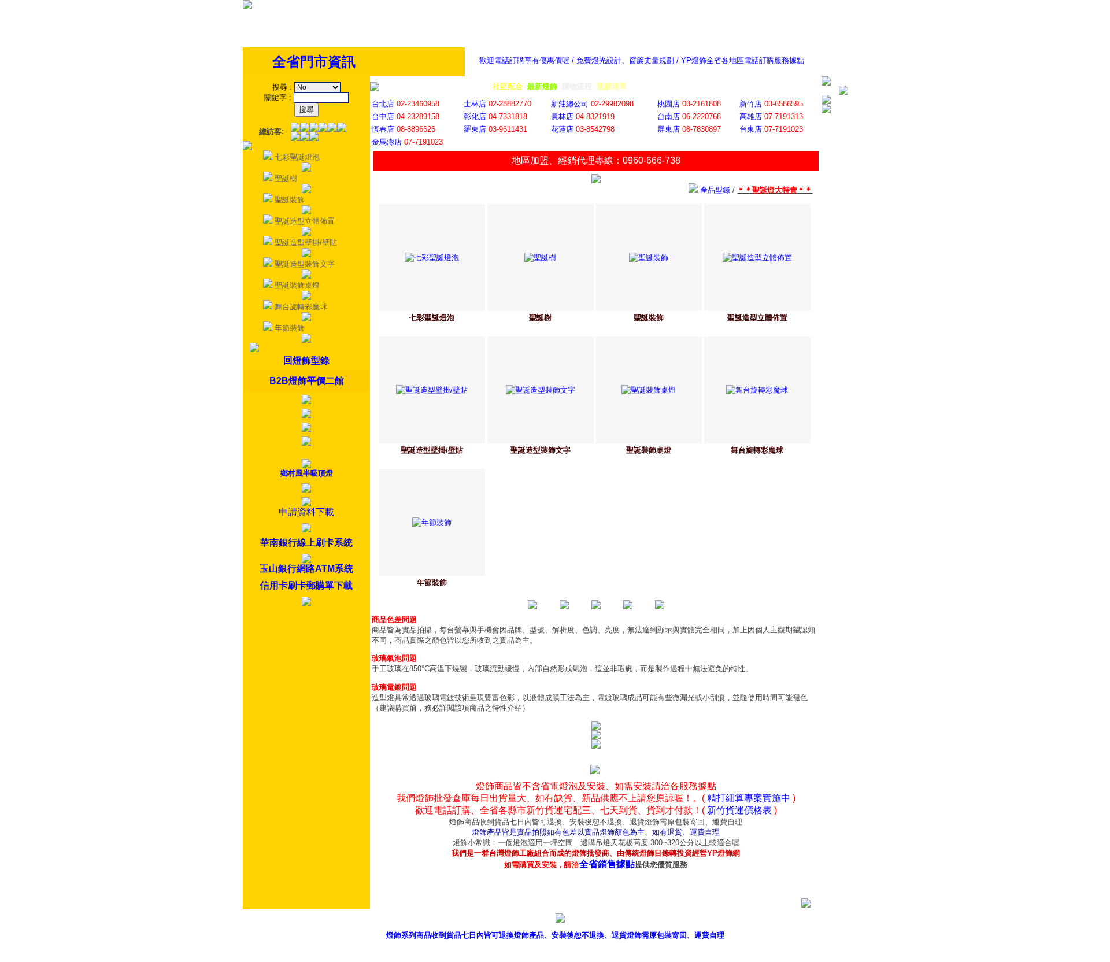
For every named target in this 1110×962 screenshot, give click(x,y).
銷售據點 (637, 920)
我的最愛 (847, 920)
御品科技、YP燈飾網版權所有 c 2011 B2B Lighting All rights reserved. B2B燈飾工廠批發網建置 (555, 953)
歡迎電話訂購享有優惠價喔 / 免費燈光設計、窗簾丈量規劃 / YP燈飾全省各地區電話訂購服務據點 (641, 60)
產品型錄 (584, 920)
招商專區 (742, 920)
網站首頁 (795, 920)
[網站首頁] (247, 6)
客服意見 (690, 920)
